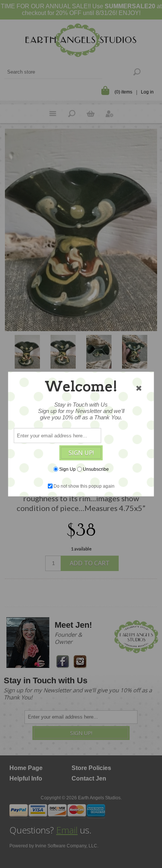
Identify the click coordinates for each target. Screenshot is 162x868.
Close (139, 388)
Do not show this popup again (84, 486)
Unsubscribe (96, 469)
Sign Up (67, 469)
